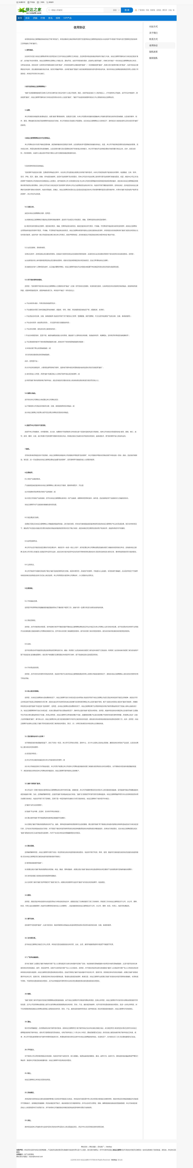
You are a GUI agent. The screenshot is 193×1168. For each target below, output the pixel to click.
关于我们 (153, 33)
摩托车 (157, 10)
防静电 (145, 10)
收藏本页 (22, 2)
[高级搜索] (135, 10)
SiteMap (109, 1147)
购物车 (51, 2)
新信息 (120, 1160)
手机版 (32, 2)
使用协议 (153, 45)
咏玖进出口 (169, 10)
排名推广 (101, 1147)
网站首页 (84, 1147)
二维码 (42, 2)
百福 (162, 10)
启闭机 (151, 10)
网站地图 (92, 1147)
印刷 (139, 10)
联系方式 (153, 39)
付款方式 (153, 26)
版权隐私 (153, 58)
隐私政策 (153, 52)
